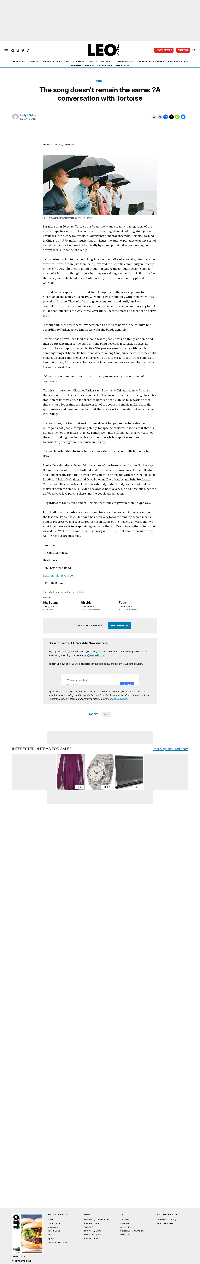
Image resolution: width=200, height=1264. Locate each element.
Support (183, 50)
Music (91, 61)
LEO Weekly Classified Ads (96, 1219)
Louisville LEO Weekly (166, 1219)
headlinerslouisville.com (59, 575)
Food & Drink (73, 61)
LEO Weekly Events (93, 1231)
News (32, 61)
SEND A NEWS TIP (119, 625)
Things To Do (54, 1223)
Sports (105, 61)
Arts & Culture (51, 61)
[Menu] (6, 50)
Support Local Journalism (132, 1231)
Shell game (51, 602)
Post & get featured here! (170, 749)
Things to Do (124, 61)
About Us (124, 1219)
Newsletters (164, 50)
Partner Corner (81, 65)
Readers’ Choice (178, 61)
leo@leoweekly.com (94, 655)
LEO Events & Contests (111, 65)
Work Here (125, 1234)
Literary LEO (17, 61)
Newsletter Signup (92, 1234)
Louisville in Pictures (151, 61)
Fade (122, 602)
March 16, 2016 (75, 591)
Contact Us (125, 1227)
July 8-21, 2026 (18, 1257)
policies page (119, 698)
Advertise (124, 1223)
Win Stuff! (88, 1227)
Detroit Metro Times (166, 1223)
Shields (86, 602)
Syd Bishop (29, 115)
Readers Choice (91, 1223)
